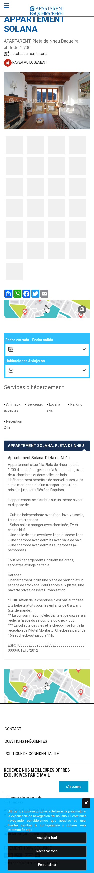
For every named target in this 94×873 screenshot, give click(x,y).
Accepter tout (47, 837)
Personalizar (47, 864)
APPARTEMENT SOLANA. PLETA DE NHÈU (46, 445)
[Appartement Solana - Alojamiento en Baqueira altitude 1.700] (14, 145)
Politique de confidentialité (32, 753)
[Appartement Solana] (47, 309)
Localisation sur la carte (29, 54)
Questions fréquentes (26, 741)
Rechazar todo (47, 851)
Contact (13, 729)
